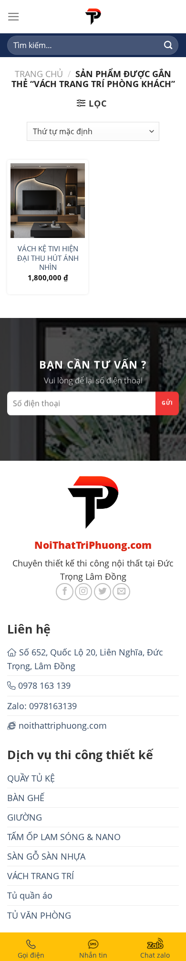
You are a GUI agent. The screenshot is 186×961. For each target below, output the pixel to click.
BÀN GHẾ (25, 797)
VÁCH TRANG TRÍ (40, 876)
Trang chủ (39, 73)
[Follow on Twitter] (102, 591)
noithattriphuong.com (63, 725)
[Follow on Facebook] (64, 591)
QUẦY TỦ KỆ (31, 778)
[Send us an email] (121, 591)
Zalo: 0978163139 (42, 706)
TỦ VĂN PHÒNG (39, 915)
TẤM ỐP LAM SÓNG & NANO (64, 836)
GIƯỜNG (24, 817)
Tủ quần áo (29, 895)
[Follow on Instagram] (83, 591)
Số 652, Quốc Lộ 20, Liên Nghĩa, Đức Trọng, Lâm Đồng (85, 659)
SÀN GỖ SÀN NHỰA (46, 856)
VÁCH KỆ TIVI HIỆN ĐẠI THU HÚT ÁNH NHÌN (48, 258)
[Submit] (168, 45)
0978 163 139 (44, 685)
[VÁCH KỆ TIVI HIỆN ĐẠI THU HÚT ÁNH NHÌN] (47, 200)
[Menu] (13, 16)
